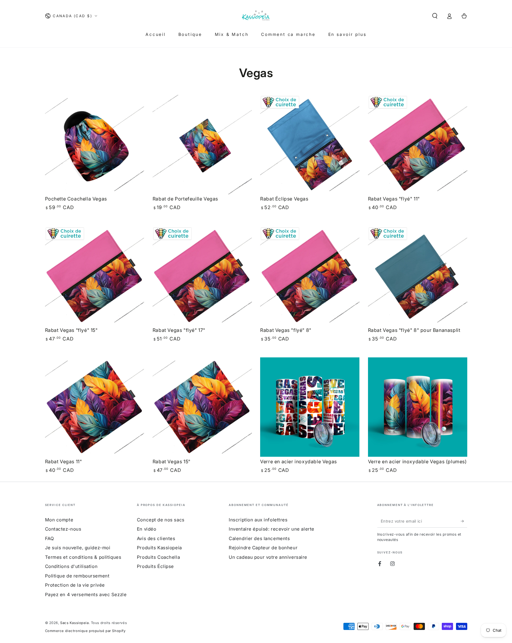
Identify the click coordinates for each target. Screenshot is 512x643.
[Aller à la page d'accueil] (256, 16)
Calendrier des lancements (259, 538)
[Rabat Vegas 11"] (94, 407)
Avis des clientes (156, 538)
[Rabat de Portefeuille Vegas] (202, 144)
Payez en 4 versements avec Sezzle (86, 594)
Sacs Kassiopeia (74, 623)
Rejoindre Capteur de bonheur (263, 547)
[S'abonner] (464, 521)
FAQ (49, 538)
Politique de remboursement (77, 576)
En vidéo (146, 529)
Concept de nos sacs (161, 520)
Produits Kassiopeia (159, 547)
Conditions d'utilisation (71, 566)
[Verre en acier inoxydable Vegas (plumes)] (417, 407)
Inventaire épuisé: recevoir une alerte (271, 529)
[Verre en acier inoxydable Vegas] (309, 407)
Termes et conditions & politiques (83, 557)
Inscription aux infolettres (258, 520)
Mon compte (59, 520)
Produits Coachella (158, 557)
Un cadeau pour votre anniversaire (268, 557)
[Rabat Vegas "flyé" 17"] (202, 276)
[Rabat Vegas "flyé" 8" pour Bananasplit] (417, 276)
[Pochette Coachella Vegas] (94, 144)
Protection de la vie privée (75, 585)
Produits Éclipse (155, 566)
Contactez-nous (63, 529)
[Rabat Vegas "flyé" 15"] (94, 276)
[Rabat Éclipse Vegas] (309, 144)
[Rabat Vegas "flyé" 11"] (417, 144)
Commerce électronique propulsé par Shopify (85, 631)
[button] (435, 16)
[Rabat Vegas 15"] (202, 407)
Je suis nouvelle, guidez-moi (78, 547)
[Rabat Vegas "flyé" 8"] (309, 276)
